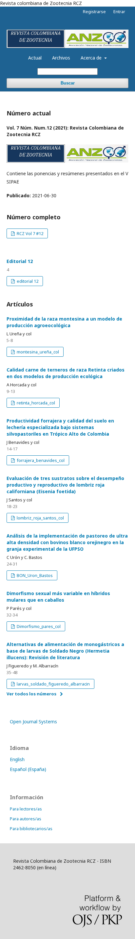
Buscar (68, 83)
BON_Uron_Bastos (34, 575)
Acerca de (92, 58)
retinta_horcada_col (35, 403)
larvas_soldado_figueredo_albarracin (53, 684)
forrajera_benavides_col (40, 460)
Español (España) (28, 769)
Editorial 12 (20, 261)
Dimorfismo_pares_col (38, 626)
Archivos (61, 58)
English (17, 759)
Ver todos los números (31, 694)
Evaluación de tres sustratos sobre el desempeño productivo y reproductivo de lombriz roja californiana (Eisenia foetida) (65, 484)
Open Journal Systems (33, 721)
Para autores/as (25, 819)
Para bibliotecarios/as (31, 828)
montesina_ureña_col (37, 352)
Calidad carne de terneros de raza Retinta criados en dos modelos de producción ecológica (66, 373)
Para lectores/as (26, 809)
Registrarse (94, 11)
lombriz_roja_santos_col (40, 518)
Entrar (119, 11)
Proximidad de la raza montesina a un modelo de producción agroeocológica (64, 322)
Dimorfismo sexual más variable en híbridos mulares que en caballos (58, 596)
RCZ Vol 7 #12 (29, 233)
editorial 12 (27, 281)
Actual (35, 58)
